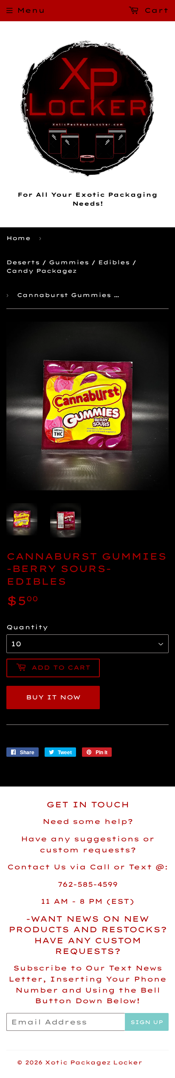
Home (18, 238)
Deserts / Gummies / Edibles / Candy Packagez (71, 266)
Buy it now (53, 697)
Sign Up (146, 1022)
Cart (155, 10)
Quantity (27, 627)
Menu (31, 10)
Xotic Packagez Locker (93, 1062)
